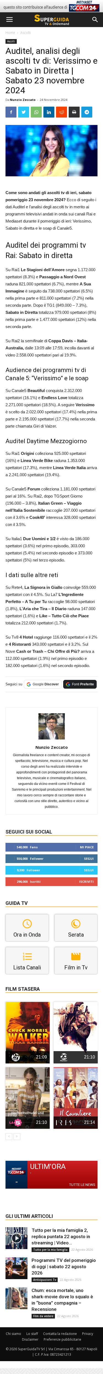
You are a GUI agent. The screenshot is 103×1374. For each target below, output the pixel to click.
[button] (95, 19)
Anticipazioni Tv (44, 1280)
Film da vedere (43, 1316)
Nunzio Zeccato (22, 100)
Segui (89, 858)
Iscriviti (86, 881)
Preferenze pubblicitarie (62, 1339)
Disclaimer (30, 1339)
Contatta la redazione (60, 1333)
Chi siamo (13, 1333)
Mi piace (87, 847)
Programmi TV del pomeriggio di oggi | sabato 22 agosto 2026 (64, 1267)
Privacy (87, 1333)
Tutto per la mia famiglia (50, 1250)
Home (10, 32)
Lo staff (32, 1333)
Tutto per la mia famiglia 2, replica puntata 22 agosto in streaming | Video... (61, 1236)
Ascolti (25, 32)
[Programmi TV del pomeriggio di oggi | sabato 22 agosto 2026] (16, 1268)
